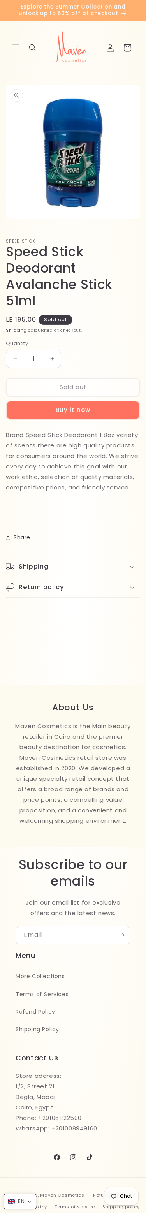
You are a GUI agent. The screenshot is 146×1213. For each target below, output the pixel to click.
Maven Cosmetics (62, 1195)
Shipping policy (121, 1207)
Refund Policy (35, 1012)
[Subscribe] (121, 935)
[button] (15, 47)
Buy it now (73, 410)
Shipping (16, 330)
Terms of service (75, 1207)
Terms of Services (42, 994)
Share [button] (22, 537)
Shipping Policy (37, 1029)
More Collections (40, 976)
